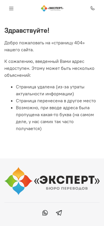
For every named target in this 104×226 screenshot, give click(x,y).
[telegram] (59, 213)
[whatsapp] (45, 213)
